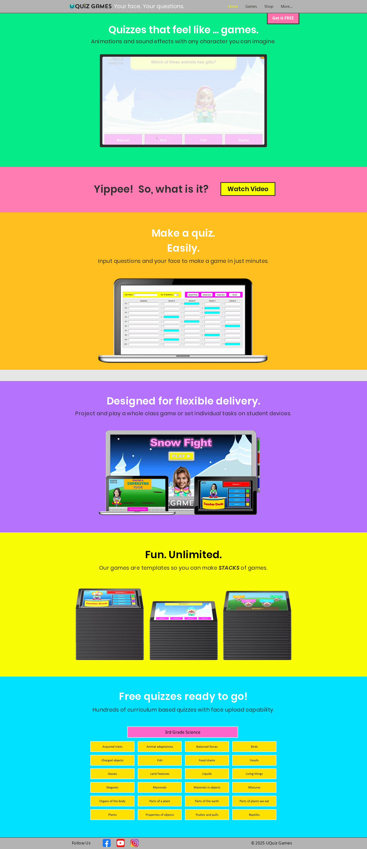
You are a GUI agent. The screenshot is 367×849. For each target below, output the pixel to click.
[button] (269, 6)
